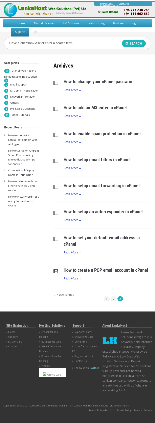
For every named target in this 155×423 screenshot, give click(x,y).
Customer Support (109, 6)
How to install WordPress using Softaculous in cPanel (23, 201)
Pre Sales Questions (22, 108)
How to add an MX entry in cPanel (95, 107)
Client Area (123, 4)
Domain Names (44, 23)
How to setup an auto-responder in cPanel (103, 212)
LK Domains (71, 23)
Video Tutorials (21, 115)
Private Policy (123, 410)
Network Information (23, 96)
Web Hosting (96, 23)
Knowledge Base (83, 337)
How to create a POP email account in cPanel (106, 270)
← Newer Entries (63, 294)
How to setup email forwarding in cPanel (102, 186)
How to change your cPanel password (99, 81)
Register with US (83, 356)
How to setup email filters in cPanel (97, 160)
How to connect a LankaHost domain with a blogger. (22, 139)
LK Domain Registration (24, 90)
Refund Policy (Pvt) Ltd (100, 410)
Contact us (80, 361)
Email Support (18, 84)
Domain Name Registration (20, 76)
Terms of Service (143, 410)
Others (14, 102)
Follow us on (86, 368)
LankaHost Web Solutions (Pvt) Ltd (48, 405)
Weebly (45, 366)
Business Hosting (124, 23)
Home (21, 23)
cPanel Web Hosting (24, 70)
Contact (12, 346)
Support (20, 32)
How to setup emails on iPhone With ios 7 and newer (22, 185)
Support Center (83, 332)
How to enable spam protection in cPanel (102, 133)
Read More (73, 90)
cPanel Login (106, 4)
